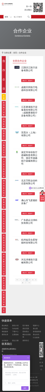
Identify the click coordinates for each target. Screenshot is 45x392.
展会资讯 (36, 334)
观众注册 (15, 340)
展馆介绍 (15, 325)
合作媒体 (5, 340)
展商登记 (25, 340)
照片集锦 (25, 325)
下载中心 (15, 331)
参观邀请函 (37, 331)
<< (17, 280)
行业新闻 (36, 337)
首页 (15, 52)
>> (29, 283)
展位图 (35, 328)
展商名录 (5, 334)
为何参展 (15, 328)
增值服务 (5, 331)
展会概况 (5, 325)
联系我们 (5, 328)
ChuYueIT (35, 385)
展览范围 (25, 328)
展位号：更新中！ (28, 80)
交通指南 (15, 334)
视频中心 (36, 325)
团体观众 (25, 331)
